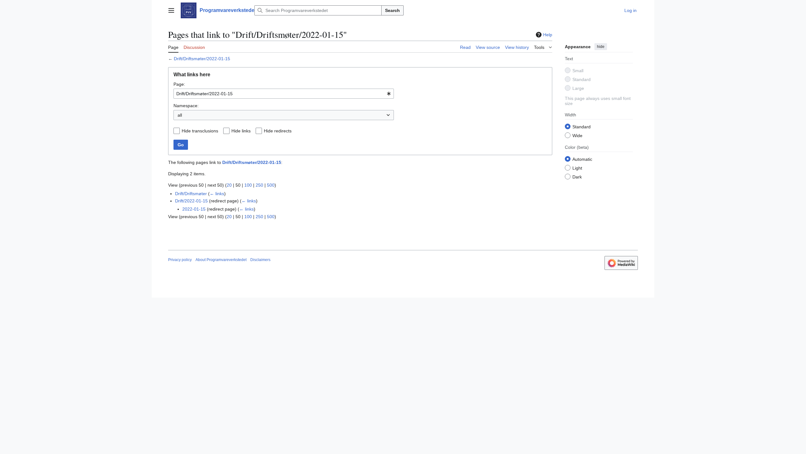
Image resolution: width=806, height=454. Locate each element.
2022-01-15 (194, 209)
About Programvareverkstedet (221, 260)
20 (229, 185)
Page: (179, 84)
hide (600, 46)
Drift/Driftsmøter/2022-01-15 (202, 58)
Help (547, 34)
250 (259, 185)
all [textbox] (180, 115)
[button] (171, 10)
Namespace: (186, 105)
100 (248, 185)
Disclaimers (260, 260)
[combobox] (283, 94)
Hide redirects (278, 130)
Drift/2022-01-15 (191, 200)
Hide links (241, 130)
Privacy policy (180, 260)
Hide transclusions (200, 130)
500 (271, 185)
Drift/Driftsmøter (191, 193)
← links (217, 193)
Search (392, 10)
